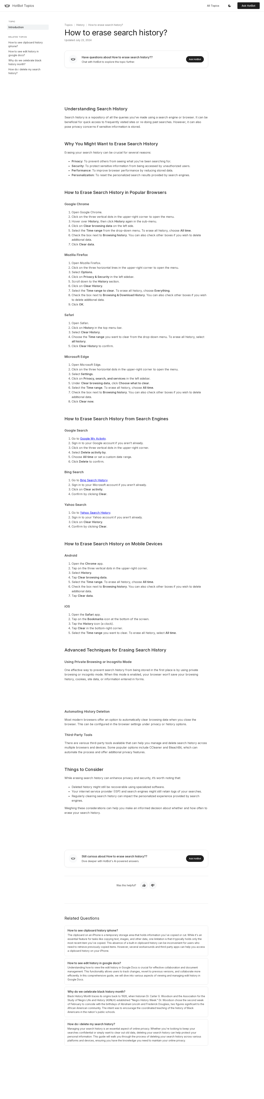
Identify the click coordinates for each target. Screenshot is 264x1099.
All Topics (213, 5)
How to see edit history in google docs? (23, 53)
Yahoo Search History (95, 512)
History (80, 24)
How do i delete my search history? (24, 71)
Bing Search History (93, 480)
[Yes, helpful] (144, 885)
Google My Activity (93, 438)
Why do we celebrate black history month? (24, 62)
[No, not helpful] (152, 885)
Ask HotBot (248, 5)
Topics (68, 24)
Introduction (16, 27)
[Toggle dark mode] (229, 5)
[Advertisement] (136, 84)
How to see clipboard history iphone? (25, 44)
